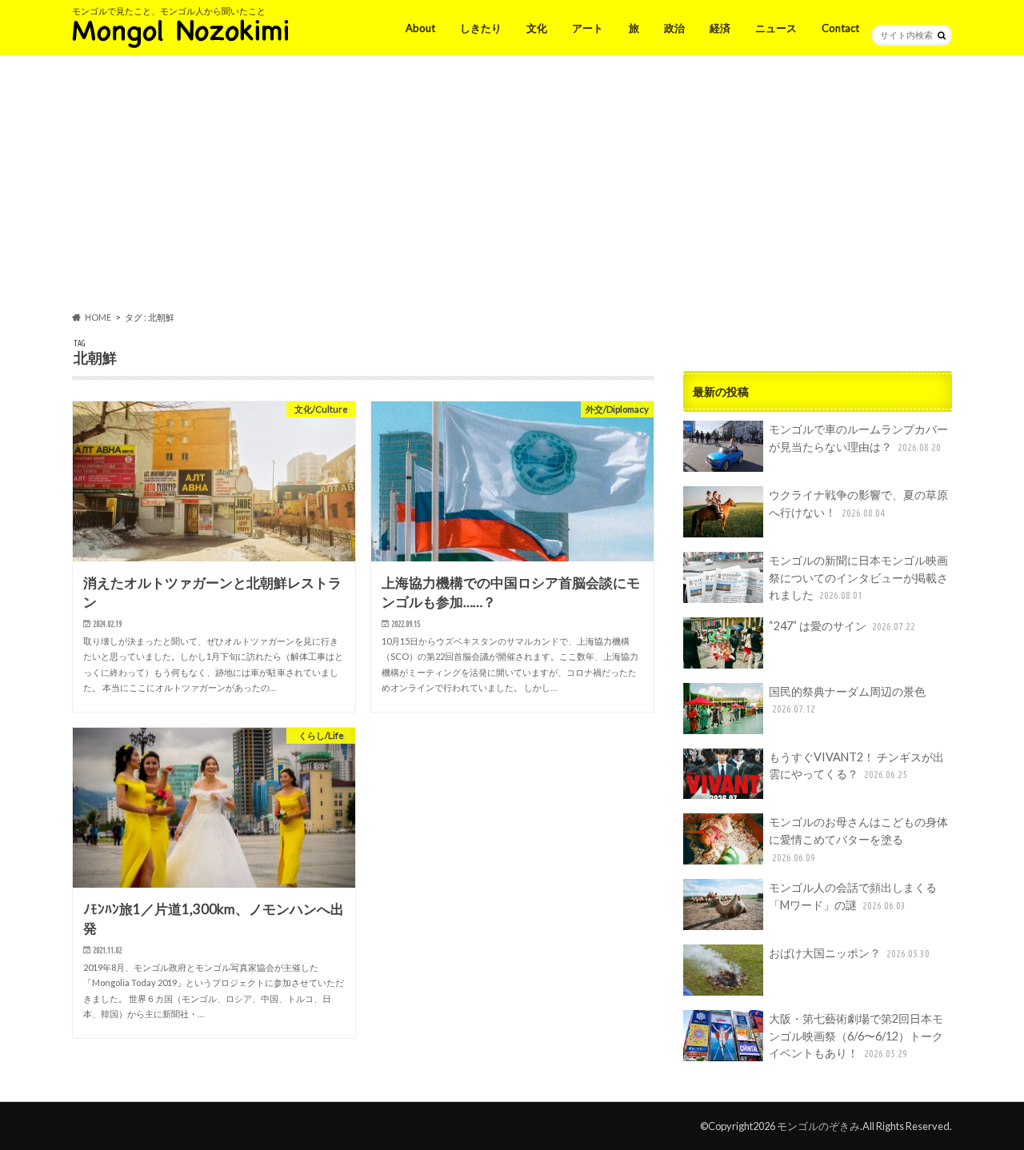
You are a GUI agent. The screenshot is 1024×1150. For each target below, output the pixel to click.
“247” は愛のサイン (842, 626)
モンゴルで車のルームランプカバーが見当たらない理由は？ (858, 437)
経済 (720, 28)
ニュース (776, 28)
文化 (536, 28)
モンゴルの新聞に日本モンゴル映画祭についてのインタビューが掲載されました (858, 577)
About (420, 28)
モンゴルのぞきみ (818, 1126)
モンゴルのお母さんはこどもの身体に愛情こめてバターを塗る (858, 838)
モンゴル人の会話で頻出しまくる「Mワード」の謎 (853, 896)
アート (587, 28)
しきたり (481, 28)
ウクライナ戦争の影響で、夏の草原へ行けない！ (858, 503)
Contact (840, 28)
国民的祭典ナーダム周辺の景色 (847, 700)
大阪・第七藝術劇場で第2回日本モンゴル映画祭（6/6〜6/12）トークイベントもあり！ (856, 1036)
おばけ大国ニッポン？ (849, 953)
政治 (674, 28)
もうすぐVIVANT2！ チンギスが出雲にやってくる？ (856, 765)
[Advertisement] (512, 186)
